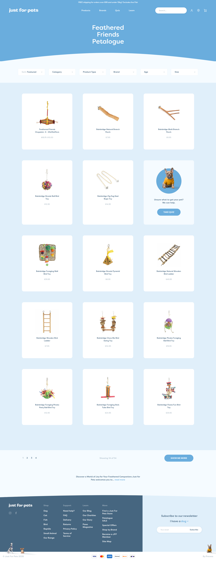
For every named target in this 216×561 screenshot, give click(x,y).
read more (120, 480)
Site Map (106, 541)
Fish (45, 519)
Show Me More (179, 458)
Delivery (67, 519)
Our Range (49, 537)
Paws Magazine (88, 525)
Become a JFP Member (109, 535)
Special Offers (109, 525)
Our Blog (87, 510)
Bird (46, 524)
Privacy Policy (70, 528)
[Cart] (205, 10)
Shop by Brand (109, 529)
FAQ (65, 515)
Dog (46, 510)
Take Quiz (168, 212)
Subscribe (194, 529)
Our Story (87, 519)
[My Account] (192, 10)
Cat (45, 515)
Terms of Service (67, 534)
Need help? (69, 510)
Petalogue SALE (107, 519)
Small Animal (50, 533)
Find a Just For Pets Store (109, 512)
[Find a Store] (198, 10)
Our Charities (89, 515)
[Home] (23, 10)
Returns (67, 524)
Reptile (47, 528)
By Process (208, 556)
